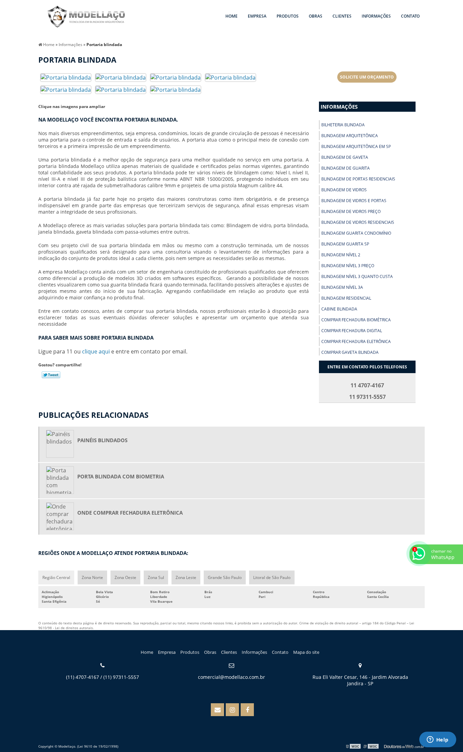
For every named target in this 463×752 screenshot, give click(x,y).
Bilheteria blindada (343, 125)
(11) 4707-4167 (82, 677)
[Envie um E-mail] (217, 709)
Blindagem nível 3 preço (347, 265)
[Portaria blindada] (66, 77)
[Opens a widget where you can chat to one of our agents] (437, 740)
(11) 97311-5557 (121, 677)
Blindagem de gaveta (344, 157)
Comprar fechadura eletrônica (356, 341)
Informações (376, 16)
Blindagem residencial (346, 298)
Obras (315, 16)
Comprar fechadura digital (351, 331)
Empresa (257, 16)
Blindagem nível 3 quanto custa (357, 276)
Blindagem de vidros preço (351, 211)
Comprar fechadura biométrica (356, 320)
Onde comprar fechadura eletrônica (130, 512)
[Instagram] (232, 709)
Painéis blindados (102, 440)
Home (231, 16)
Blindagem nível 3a (342, 287)
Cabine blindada (339, 309)
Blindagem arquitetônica (349, 135)
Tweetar (51, 374)
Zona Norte (92, 577)
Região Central (56, 577)
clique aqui (96, 351)
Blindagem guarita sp (345, 244)
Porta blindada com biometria (120, 476)
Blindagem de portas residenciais (358, 179)
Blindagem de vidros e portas (353, 200)
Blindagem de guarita (345, 168)
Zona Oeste (125, 577)
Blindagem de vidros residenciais (357, 222)
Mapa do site (306, 652)
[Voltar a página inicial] (86, 16)
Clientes (342, 16)
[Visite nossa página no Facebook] (247, 709)
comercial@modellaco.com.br (231, 677)
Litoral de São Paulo (271, 577)
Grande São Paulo (225, 577)
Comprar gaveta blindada (350, 352)
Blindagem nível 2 (340, 255)
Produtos (288, 16)
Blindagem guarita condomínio (356, 233)
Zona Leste (186, 577)
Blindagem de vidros (344, 190)
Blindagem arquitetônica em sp (356, 146)
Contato (410, 16)
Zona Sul (156, 577)
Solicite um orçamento (367, 77)
